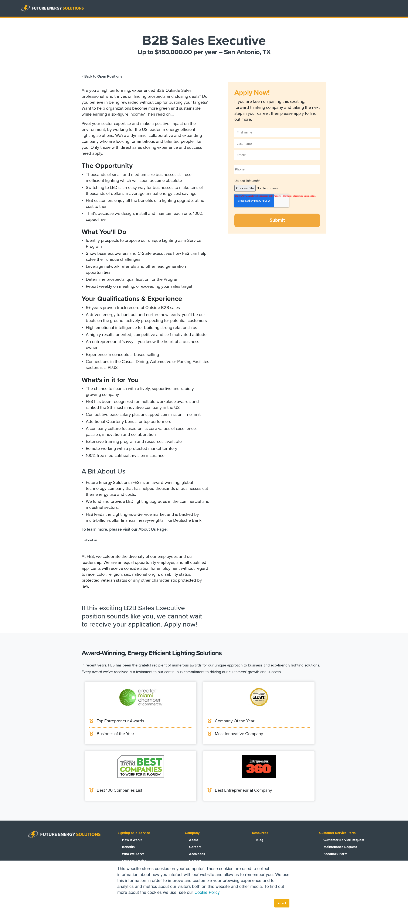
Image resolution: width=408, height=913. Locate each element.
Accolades (197, 854)
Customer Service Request (343, 840)
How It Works (132, 840)
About (193, 840)
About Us (90, 540)
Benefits (128, 847)
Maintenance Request (340, 847)
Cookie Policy (207, 892)
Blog (259, 840)
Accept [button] (282, 903)
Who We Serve (133, 854)
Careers (195, 847)
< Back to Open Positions (102, 76)
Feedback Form (335, 854)
